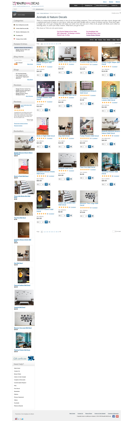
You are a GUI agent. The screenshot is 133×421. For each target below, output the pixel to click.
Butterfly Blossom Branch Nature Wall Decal (111, 132)
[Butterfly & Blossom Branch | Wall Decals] (111, 130)
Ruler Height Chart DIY (22, 75)
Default (108, 39)
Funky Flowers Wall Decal (89, 136)
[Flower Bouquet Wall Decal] (46, 61)
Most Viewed (19, 62)
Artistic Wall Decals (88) (22, 28)
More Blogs (30, 79)
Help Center (17, 368)
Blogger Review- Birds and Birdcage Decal (23, 50)
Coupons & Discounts (19, 379)
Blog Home (30, 64)
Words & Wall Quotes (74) (22, 32)
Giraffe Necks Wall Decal (67, 62)
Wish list (118, 1)
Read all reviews (18, 125)
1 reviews (94, 64)
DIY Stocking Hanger (21, 73)
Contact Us (17, 371)
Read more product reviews (21, 123)
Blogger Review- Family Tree (23, 89)
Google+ (14, 11)
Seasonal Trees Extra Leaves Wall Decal (109, 99)
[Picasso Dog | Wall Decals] (89, 60)
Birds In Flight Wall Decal (46, 136)
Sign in (104, 1)
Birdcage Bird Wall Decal (67, 95)
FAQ (15, 385)
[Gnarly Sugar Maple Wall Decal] (111, 61)
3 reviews (116, 135)
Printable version (115, 13)
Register (111, 1)
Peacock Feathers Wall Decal (22, 285)
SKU (96, 39)
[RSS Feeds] (15, 64)
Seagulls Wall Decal (65, 168)
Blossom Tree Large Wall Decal (23, 328)
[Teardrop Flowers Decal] (111, 170)
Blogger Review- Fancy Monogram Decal (22, 94)
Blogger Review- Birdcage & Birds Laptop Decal (23, 91)
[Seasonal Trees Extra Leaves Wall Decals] (111, 97)
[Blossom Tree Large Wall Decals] (89, 202)
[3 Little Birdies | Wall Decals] (67, 201)
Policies (16, 394)
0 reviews (49, 66)
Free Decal (17, 388)
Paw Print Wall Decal (87, 167)
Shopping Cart (88, 5)
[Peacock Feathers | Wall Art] (43, 208)
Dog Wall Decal (63, 136)
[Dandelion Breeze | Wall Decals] (43, 170)
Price (104, 39)
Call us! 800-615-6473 (101, 5)
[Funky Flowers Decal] (87, 134)
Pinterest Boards (18, 406)
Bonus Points (17, 374)
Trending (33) (19, 35)
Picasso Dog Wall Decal (88, 62)
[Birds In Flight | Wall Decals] (42, 134)
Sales (114, 39)
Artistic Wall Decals (44, 13)
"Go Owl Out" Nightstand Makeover (22, 77)
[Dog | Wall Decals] (65, 134)
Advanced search (40, 9)
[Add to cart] (46, 74)
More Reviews (29, 96)
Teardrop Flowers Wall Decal (22, 350)
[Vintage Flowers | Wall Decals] (46, 96)
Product (100, 39)
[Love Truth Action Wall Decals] (17, 108)
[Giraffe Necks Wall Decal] (67, 60)
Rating (118, 39)
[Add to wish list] (49, 74)
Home (38, 13)
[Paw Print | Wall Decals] (89, 166)
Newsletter (17, 391)
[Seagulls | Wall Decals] (67, 167)
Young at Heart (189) (21, 39)
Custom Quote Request (20, 382)
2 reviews (116, 176)
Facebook (16, 403)
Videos (16, 400)
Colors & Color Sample (20, 377)
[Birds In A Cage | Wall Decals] (67, 93)
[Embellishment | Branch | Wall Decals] (87, 89)
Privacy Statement (19, 397)
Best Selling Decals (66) (22, 25)
